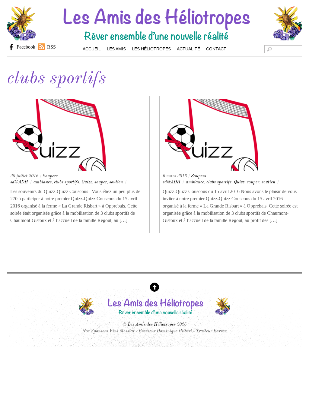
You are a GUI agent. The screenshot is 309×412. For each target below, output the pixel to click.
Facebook (25, 46)
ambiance (42, 182)
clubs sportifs (66, 182)
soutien (116, 182)
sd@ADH (19, 182)
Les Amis (116, 48)
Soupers (50, 176)
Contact (216, 48)
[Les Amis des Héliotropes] (154, 37)
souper (100, 182)
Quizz (86, 182)
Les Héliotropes (151, 48)
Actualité (188, 48)
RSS (51, 46)
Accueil (92, 48)
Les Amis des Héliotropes (152, 324)
